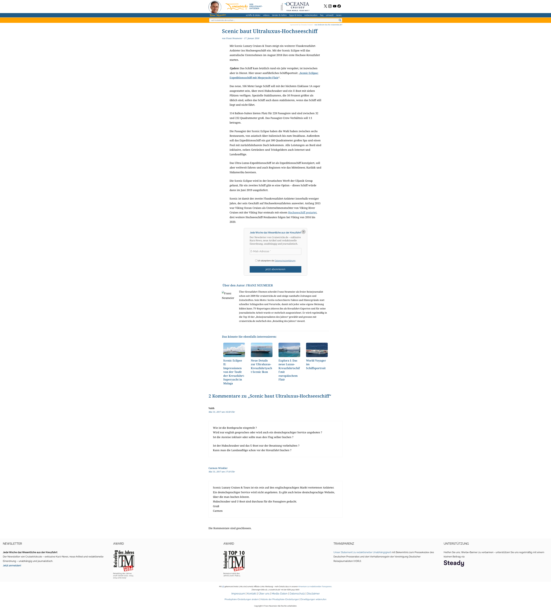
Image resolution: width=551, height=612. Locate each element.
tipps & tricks (295, 15)
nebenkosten (311, 15)
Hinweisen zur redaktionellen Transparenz (315, 587)
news (338, 15)
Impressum (238, 593)
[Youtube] (334, 6)
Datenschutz (297, 593)
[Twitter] (325, 6)
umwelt (329, 15)
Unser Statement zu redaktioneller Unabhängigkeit (362, 552)
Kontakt (251, 593)
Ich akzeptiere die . (276, 260)
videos (266, 15)
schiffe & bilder (253, 15)
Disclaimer (313, 593)
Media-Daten (280, 593)
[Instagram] (330, 6)
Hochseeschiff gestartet (302, 212)
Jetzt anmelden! (12, 565)
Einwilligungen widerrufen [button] (313, 599)
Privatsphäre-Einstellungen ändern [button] (242, 599)
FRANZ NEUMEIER (259, 285)
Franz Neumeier (234, 38)
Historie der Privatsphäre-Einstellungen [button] (279, 599)
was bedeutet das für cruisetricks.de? (328, 25)
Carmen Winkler (218, 468)
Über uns (264, 593)
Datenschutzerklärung (285, 260)
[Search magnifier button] (340, 20)
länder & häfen (279, 15)
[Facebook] (339, 6)
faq (321, 15)
